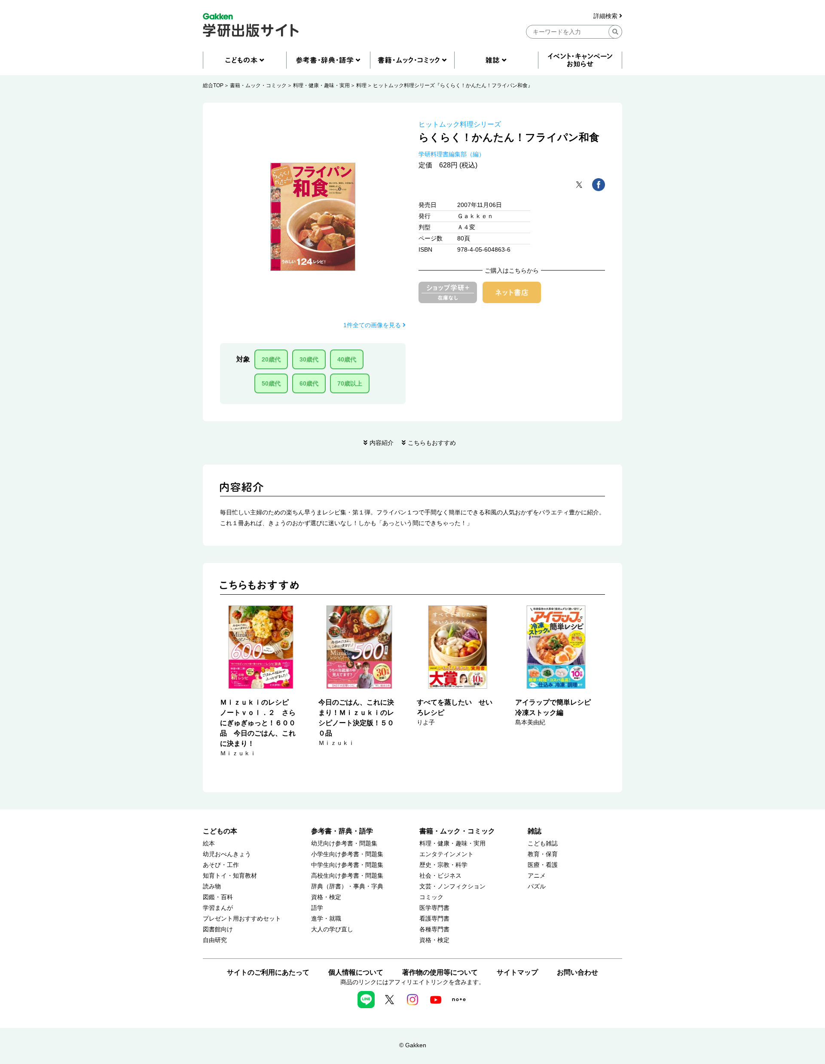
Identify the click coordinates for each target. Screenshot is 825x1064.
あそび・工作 (221, 865)
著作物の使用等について (440, 972)
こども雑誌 (543, 843)
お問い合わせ (577, 972)
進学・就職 (326, 918)
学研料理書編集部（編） (452, 154)
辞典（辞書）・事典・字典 (347, 886)
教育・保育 (543, 854)
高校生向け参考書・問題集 (347, 875)
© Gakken (412, 1045)
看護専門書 (434, 918)
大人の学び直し (332, 929)
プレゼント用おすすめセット (242, 918)
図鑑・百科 (218, 897)
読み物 (212, 886)
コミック (431, 897)
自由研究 (215, 940)
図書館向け (218, 929)
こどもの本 (220, 831)
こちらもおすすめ (432, 442)
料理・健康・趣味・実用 (321, 85)
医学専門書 (434, 908)
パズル (537, 886)
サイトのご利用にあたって (268, 972)
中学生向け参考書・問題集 (347, 865)
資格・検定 (326, 897)
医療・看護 (543, 865)
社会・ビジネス (440, 875)
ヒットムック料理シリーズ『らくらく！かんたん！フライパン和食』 (453, 85)
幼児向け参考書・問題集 (344, 843)
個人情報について (355, 972)
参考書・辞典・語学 (342, 831)
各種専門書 (434, 929)
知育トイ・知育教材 (230, 875)
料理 (361, 85)
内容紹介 (382, 442)
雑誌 (534, 831)
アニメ (537, 875)
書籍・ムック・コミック (258, 85)
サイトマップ (517, 972)
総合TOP (213, 85)
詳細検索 (606, 16)
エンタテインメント (446, 854)
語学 (317, 908)
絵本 (209, 843)
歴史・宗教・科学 (443, 865)
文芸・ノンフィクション (452, 886)
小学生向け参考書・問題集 (347, 854)
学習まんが (218, 908)
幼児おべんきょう (227, 854)
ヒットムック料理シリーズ (460, 124)
